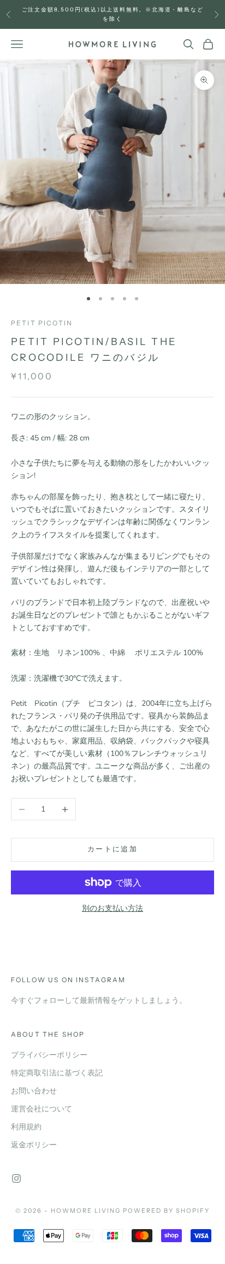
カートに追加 (112, 849)
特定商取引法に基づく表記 (57, 1073)
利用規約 (26, 1127)
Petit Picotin (42, 323)
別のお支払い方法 (112, 908)
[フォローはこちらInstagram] (16, 1178)
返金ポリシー (34, 1145)
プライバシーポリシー (49, 1055)
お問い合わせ (34, 1091)
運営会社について (41, 1109)
